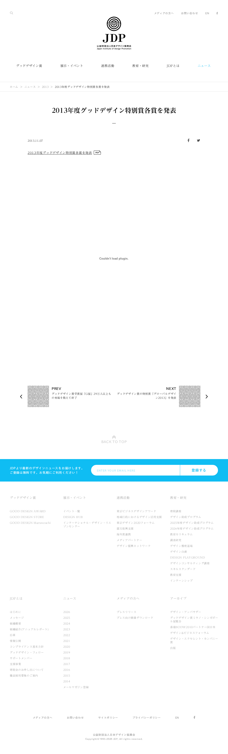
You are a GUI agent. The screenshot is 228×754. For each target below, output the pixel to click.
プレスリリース (126, 612)
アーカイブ (178, 598)
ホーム (14, 86)
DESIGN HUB (73, 517)
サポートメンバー (21, 658)
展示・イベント (71, 65)
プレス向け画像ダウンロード (135, 617)
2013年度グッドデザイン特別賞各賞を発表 (60, 152)
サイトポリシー (108, 717)
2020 (66, 646)
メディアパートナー (129, 540)
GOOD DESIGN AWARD (28, 511)
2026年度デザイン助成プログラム (192, 528)
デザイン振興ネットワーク (134, 545)
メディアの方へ (164, 13)
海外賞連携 (124, 534)
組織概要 (15, 623)
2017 (66, 664)
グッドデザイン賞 (29, 65)
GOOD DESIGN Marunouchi (30, 522)
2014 (66, 681)
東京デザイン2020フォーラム (136, 522)
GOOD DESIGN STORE (27, 517)
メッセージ (17, 617)
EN (207, 13)
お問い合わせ (189, 13)
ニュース (204, 65)
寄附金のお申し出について (27, 669)
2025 (66, 617)
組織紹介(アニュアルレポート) (29, 629)
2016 (66, 669)
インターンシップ (181, 580)
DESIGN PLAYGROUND (187, 557)
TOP (114, 442)
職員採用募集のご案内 (24, 675)
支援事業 (15, 664)
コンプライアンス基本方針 (27, 646)
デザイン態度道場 (181, 545)
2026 (66, 612)
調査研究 (175, 540)
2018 (66, 658)
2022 (66, 635)
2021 (66, 640)
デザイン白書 (178, 551)
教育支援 (175, 574)
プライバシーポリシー (146, 717)
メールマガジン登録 (76, 687)
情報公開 (15, 640)
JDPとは (173, 65)
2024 (66, 623)
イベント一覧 (71, 511)
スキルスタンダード (182, 569)
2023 (66, 629)
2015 (66, 675)
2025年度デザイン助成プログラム (192, 522)
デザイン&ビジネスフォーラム (189, 632)
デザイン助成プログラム (185, 517)
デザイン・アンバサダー (185, 612)
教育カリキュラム (181, 534)
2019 (66, 652)
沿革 (12, 635)
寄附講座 (175, 511)
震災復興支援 (125, 528)
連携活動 (107, 65)
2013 (45, 86)
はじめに (15, 612)
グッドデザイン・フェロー (27, 652)
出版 (173, 648)
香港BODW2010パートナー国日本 (193, 627)
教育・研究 (140, 65)
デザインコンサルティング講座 (190, 563)
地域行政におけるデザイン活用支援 (139, 517)
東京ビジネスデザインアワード (136, 511)
